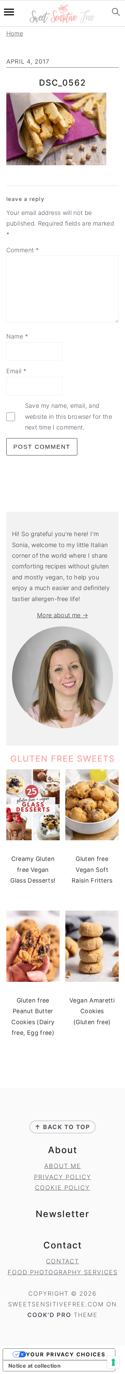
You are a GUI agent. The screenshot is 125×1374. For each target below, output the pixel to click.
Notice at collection (34, 1365)
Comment (22, 250)
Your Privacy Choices (65, 1354)
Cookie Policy (62, 1187)
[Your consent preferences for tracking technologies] (113, 1362)
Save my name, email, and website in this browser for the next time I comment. (68, 416)
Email (16, 370)
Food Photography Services (63, 1272)
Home (14, 33)
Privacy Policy (62, 1176)
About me (62, 1165)
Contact (62, 1261)
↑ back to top (62, 1126)
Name (17, 336)
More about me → (62, 615)
